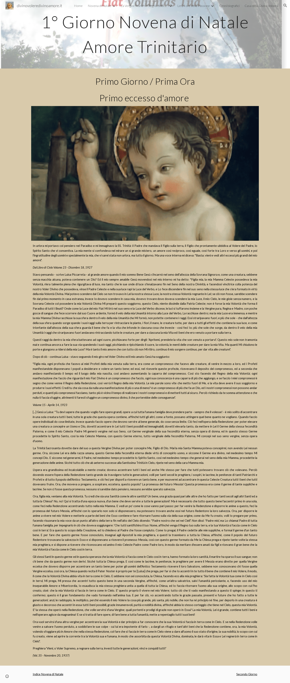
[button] (285, 5)
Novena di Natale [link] (99, 6)
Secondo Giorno (246, 674)
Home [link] (78, 6)
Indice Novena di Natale (48, 674)
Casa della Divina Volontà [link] (261, 6)
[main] (145, 34)
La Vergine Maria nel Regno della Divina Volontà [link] (144, 6)
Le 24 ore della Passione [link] (193, 6)
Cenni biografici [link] (229, 6)
